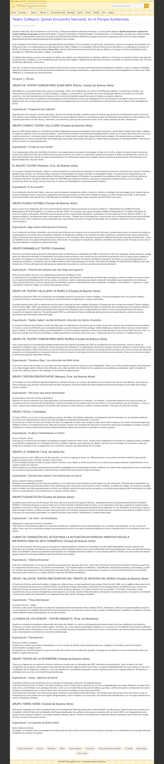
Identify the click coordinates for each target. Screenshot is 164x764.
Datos (80, 12)
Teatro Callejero (75, 748)
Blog (33, 12)
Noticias (22, 12)
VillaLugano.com (72, 762)
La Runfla (128, 748)
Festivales (51, 748)
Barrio (43, 12)
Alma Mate (90, 748)
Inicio (13, 12)
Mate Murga (141, 748)
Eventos (40, 748)
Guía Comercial (58, 12)
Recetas (71, 12)
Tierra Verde (82, 753)
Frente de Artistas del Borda (109, 748)
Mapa (111, 12)
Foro (104, 12)
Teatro (62, 748)
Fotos (88, 12)
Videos (96, 12)
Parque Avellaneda (25, 748)
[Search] (146, 6)
